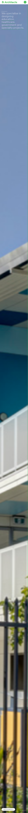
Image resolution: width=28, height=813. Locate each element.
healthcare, (8, 17)
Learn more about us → (8, 809)
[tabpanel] (14, 408)
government (9, 20)
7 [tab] (24, 810)
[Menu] (25, 2)
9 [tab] (25, 810)
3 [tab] (21, 810)
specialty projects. (13, 23)
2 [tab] (20, 810)
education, (8, 14)
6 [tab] (23, 810)
